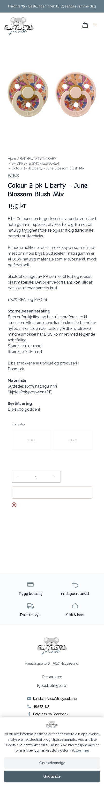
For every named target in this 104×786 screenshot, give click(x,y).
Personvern (52, 677)
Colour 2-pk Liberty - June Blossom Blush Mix (48, 168)
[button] (52, 93)
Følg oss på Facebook (50, 714)
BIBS (13, 176)
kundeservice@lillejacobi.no (55, 699)
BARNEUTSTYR (32, 159)
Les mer (82, 750)
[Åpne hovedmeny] (95, 25)
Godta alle (52, 776)
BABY (52, 159)
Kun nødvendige (52, 763)
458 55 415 (41, 706)
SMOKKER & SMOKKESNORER (35, 163)
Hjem (12, 159)
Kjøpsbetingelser (52, 685)
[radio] (31, 440)
